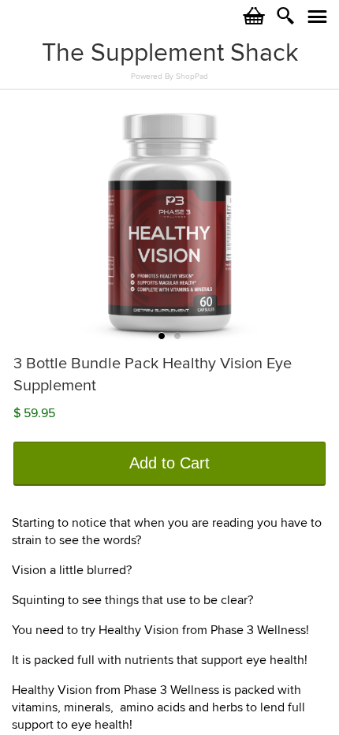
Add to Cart (169, 463)
